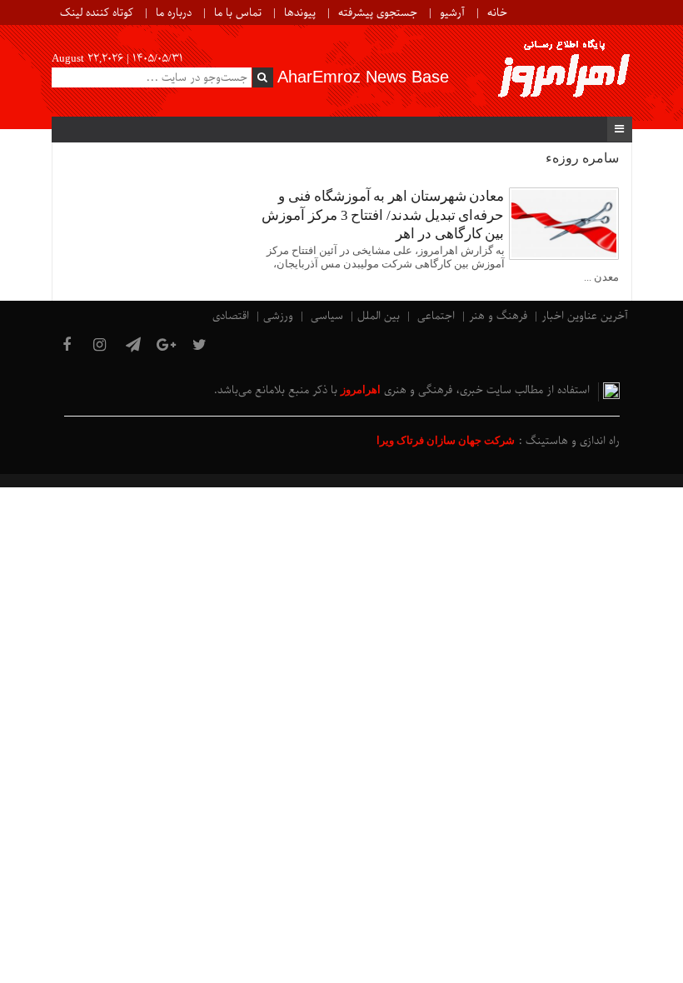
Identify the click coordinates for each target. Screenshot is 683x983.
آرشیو (452, 13)
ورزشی (278, 316)
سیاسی (327, 316)
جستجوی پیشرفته (377, 13)
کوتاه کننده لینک (96, 13)
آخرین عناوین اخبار (584, 316)
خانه (497, 13)
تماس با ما (238, 13)
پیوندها (300, 13)
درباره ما (174, 13)
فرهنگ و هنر (498, 316)
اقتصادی (230, 316)
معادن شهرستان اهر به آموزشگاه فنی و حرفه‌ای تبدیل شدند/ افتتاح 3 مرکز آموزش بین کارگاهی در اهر (383, 215)
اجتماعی (436, 316)
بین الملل (378, 316)
